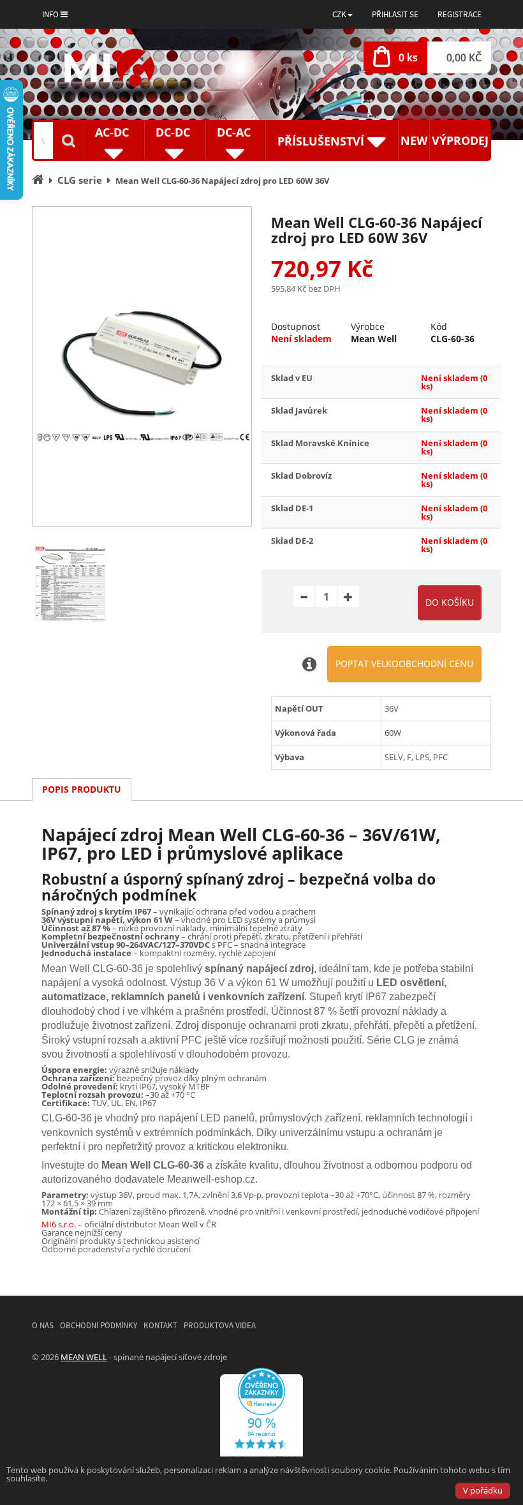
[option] (142, 366)
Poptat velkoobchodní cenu (404, 663)
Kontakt (160, 1325)
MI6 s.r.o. (58, 1224)
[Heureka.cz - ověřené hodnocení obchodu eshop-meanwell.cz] (261, 1417)
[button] (342, 14)
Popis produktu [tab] (81, 789)
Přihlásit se (395, 14)
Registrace (460, 14)
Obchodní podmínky (98, 1325)
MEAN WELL (84, 1357)
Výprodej (460, 140)
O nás (43, 1325)
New (414, 140)
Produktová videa (220, 1325)
